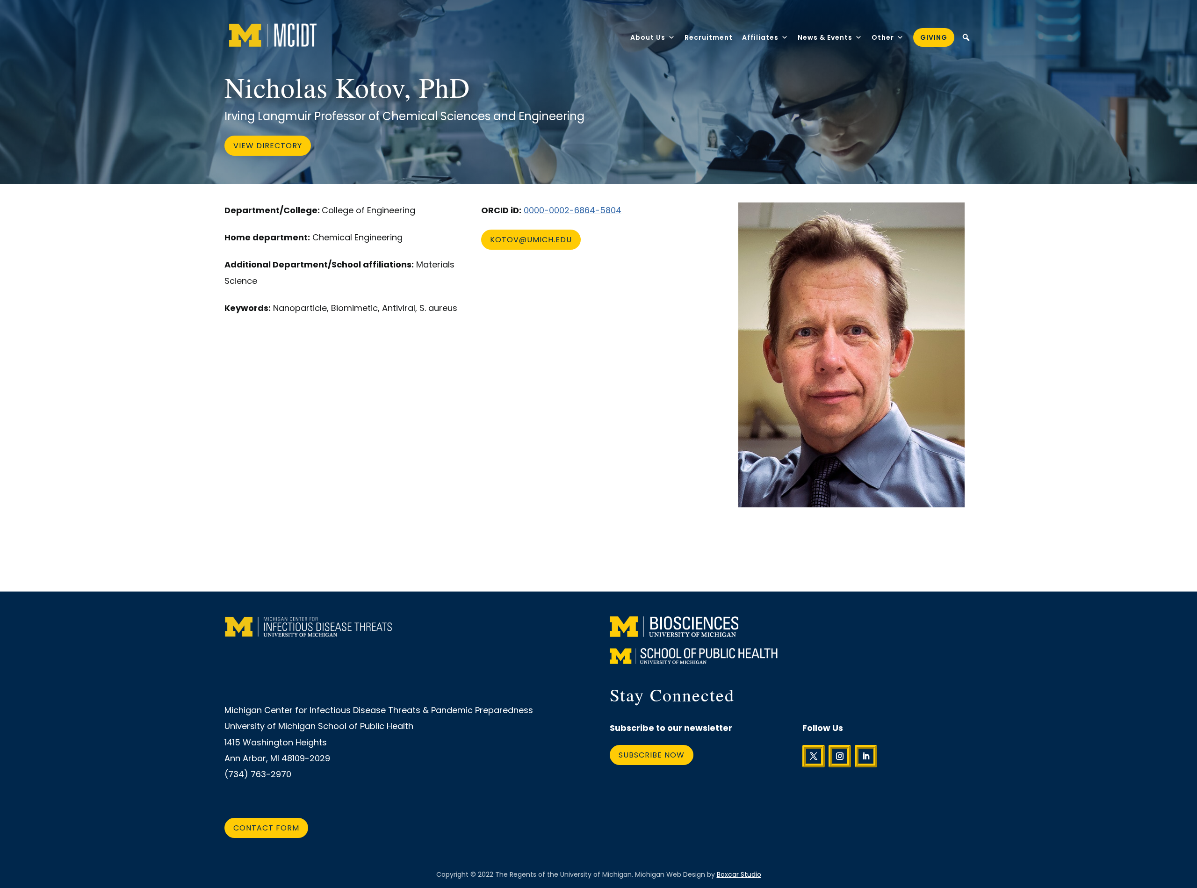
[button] (966, 37)
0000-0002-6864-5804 (572, 210)
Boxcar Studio (739, 874)
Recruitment (709, 37)
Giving (933, 37)
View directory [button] (267, 145)
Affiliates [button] (760, 37)
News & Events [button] (825, 37)
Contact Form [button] (266, 828)
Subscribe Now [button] (652, 755)
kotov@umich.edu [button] (531, 239)
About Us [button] (647, 37)
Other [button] (883, 37)
